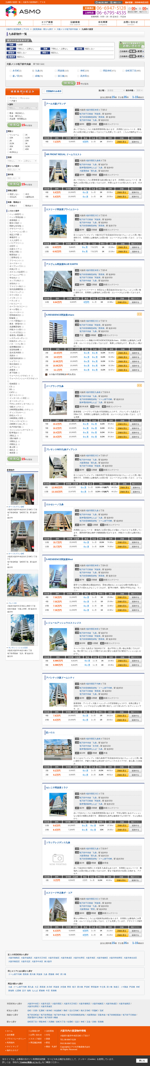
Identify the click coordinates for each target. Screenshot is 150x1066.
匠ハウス (50, 732)
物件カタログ (12, 1050)
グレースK (12, 603)
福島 (29, 991)
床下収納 (15, 373)
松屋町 (70, 1022)
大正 (37, 987)
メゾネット (16, 298)
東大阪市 (48, 962)
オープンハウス (17, 266)
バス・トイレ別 (17, 344)
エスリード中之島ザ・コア (59, 893)
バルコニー (16, 304)
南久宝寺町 (85, 1010)
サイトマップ (12, 1046)
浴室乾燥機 (16, 350)
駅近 (48, 1042)
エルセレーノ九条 (55, 504)
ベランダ (15, 301)
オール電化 (16, 309)
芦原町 (87, 987)
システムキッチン (18, 338)
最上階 (14, 447)
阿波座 (63, 70)
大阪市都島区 (14, 958)
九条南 (97, 160)
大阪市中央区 (37, 962)
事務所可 (15, 237)
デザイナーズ (16, 229)
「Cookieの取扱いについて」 (30, 1062)
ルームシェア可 (17, 275)
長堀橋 (54, 991)
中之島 (102, 987)
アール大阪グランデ (56, 104)
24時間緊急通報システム (21, 409)
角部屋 (14, 453)
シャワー (15, 361)
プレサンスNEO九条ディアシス (61, 449)
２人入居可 (16, 240)
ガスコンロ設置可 (18, 272)
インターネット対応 (19, 398)
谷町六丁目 (60, 1022)
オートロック (16, 401)
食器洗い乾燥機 (17, 335)
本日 (27, 194)
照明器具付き (16, 315)
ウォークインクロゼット (21, 376)
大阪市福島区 (26, 958)
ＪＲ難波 (124, 987)
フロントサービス (18, 421)
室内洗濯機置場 (17, 289)
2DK (27, 141)
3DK (11, 146)
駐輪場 (14, 318)
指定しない (14, 194)
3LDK (27, 146)
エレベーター (16, 312)
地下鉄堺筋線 (46, 1015)
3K (26, 143)
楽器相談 (15, 220)
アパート (13, 98)
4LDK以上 (14, 152)
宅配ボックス (16, 407)
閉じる (142, 1061)
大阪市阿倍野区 (115, 958)
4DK (27, 149)
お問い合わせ (36, 1035)
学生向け (15, 278)
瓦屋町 (42, 1010)
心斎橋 (18, 991)
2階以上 (14, 435)
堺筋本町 (109, 70)
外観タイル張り (17, 329)
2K (11, 141)
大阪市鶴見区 (14, 962)
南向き (14, 450)
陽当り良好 (16, 223)
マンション (25, 98)
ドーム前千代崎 (105, 399)
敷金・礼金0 (51, 1046)
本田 (97, 110)
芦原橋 (132, 987)
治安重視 (50, 1031)
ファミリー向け (17, 286)
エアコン (15, 367)
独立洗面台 (16, 364)
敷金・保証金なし (17, 113)
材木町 (49, 1010)
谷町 (29, 1010)
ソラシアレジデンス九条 (58, 842)
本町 (84, 70)
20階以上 (15, 444)
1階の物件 (15, 438)
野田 (93, 909)
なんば (35, 991)
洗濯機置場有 (16, 327)
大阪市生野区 (79, 958)
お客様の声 (35, 1031)
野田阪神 (95, 987)
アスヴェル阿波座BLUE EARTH (62, 264)
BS (12, 389)
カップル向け (16, 280)
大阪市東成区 (66, 958)
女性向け (15, 283)
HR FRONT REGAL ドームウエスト (64, 154)
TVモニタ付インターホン (22, 404)
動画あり (29, 206)
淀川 (24, 991)
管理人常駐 (16, 252)
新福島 (11, 991)
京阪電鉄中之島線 (35, 1017)
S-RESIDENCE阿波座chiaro (60, 315)
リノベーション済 (18, 232)
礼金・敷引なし (16, 116)
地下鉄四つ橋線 (51, 1017)
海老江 (116, 987)
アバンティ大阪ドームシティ (60, 677)
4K (11, 149)
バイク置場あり (17, 321)
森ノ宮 (17, 76)
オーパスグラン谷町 (16, 507)
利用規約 (11, 1042)
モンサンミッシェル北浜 (18, 648)
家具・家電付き (17, 324)
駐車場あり (16, 433)
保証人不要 (16, 234)
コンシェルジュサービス (21, 430)
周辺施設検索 (36, 1042)
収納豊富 (15, 384)
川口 (97, 215)
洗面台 (14, 355)
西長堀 (101, 117)
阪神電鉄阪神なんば (88, 167)
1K (26, 135)
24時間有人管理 (17, 418)
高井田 (84, 76)
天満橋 (51, 1022)
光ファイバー (16, 395)
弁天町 (17, 70)
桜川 (74, 987)
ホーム (10, 1031)
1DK (11, 138)
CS (12, 387)
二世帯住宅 (16, 257)
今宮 (48, 991)
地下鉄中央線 (85, 120)
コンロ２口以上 (17, 332)
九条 (39, 70)
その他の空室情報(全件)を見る (61, 374)
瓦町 (102, 1010)
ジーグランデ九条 (55, 386)
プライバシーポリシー (16, 1039)
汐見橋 (63, 987)
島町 (65, 1010)
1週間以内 (29, 197)
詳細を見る (121, 142)
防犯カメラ (16, 415)
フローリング (16, 292)
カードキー (16, 263)
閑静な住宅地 (16, 226)
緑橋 (39, 76)
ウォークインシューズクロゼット (22, 379)
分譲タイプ (16, 249)
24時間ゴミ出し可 (18, 424)
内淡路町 (58, 1010)
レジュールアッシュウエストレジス (63, 623)
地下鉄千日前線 (86, 114)
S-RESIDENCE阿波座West (59, 559)
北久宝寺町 (74, 1010)
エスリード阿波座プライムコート (62, 209)
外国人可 (15, 269)
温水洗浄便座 (16, 352)
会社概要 (11, 1035)
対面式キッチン (17, 341)
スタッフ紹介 (36, 1039)
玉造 (88, 1022)
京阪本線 (101, 1015)
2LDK (12, 143)
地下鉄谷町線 (33, 1015)
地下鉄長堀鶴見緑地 (88, 117)
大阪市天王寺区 (40, 958)
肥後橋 (51, 974)
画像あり (13, 206)
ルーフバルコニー (18, 306)
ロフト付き (16, 295)
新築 (48, 1039)
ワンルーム (14, 135)
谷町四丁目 (133, 70)
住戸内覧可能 (16, 427)
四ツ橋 (63, 974)
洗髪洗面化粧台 (17, 358)
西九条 (94, 171)
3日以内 (13, 197)
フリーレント (16, 260)
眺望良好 (15, 255)
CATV (13, 392)
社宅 (48, 1035)
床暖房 (14, 370)
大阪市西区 (90, 110)
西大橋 (32, 974)
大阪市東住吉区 (130, 958)
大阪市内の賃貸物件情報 (73, 1030)
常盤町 (95, 1010)
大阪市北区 (25, 962)
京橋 (94, 1022)
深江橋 (63, 76)
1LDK (27, 138)
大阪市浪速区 (53, 958)
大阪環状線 (84, 171)
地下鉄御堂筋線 (114, 1015)
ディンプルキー (17, 412)
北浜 (77, 1022)
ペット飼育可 (16, 214)
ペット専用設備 (17, 217)
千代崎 (97, 684)
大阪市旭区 (90, 958)
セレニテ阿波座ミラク (57, 787)
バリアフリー (16, 243)
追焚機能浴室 (16, 347)
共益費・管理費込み (18, 119)
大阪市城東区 (102, 958)
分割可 (14, 246)
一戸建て (13, 101)
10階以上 (15, 441)
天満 (35, 1010)
